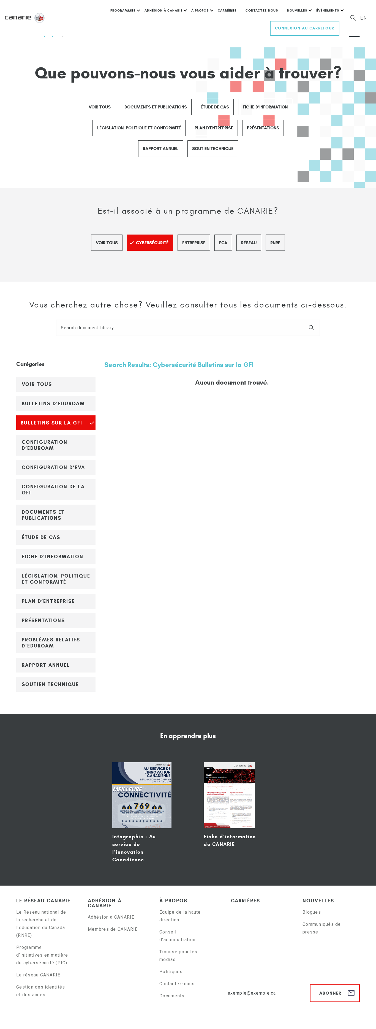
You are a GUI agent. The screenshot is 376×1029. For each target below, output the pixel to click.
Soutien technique (212, 148)
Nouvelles (297, 10)
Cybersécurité (152, 242)
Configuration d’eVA (53, 467)
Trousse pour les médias (178, 955)
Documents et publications (155, 107)
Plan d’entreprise (214, 127)
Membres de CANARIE (113, 929)
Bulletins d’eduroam (53, 404)
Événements (327, 10)
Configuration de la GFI (53, 490)
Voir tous (100, 107)
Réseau (249, 242)
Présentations (263, 127)
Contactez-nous (262, 10)
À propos (200, 10)
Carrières (227, 10)
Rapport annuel (160, 148)
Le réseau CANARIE (43, 901)
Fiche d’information (265, 107)
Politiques (171, 971)
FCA (223, 242)
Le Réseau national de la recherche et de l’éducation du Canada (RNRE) (41, 924)
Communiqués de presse (322, 928)
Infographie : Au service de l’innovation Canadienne (134, 848)
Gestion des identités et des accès (40, 990)
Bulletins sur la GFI (51, 423)
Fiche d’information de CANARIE (230, 840)
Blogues (312, 912)
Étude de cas (215, 107)
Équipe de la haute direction (180, 916)
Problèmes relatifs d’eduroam (51, 643)
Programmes (123, 10)
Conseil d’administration (177, 935)
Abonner (330, 993)
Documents (171, 995)
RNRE (275, 242)
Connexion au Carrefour (304, 28)
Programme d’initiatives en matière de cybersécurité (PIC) (42, 955)
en (363, 18)
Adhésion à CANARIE (163, 10)
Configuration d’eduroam (44, 445)
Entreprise (193, 242)
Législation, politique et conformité (139, 127)
